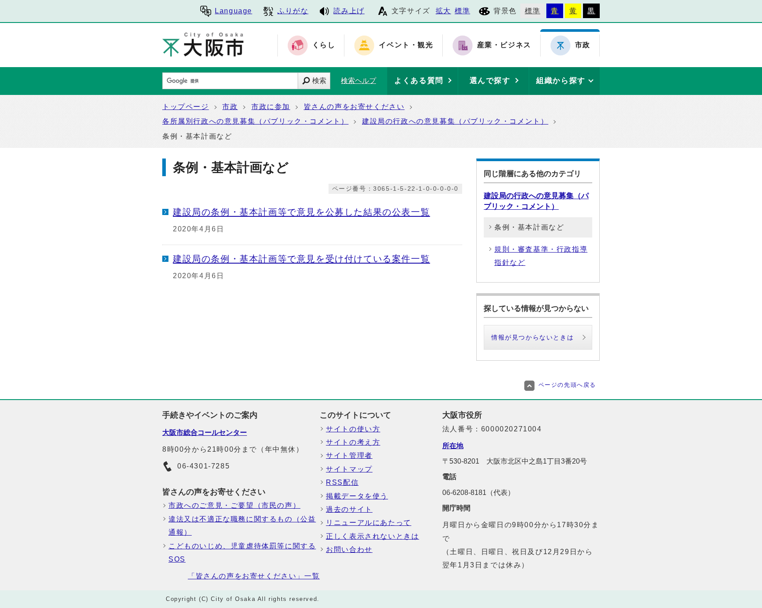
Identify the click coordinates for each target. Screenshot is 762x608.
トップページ (185, 106)
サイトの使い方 (353, 429)
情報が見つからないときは (532, 337)
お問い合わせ (349, 549)
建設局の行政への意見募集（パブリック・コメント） (455, 121)
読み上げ (348, 11)
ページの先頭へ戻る (567, 384)
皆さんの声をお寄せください (354, 106)
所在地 (452, 445)
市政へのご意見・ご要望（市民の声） (234, 505)
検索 (319, 80)
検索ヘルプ (358, 80)
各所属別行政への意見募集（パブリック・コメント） (255, 121)
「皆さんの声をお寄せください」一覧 (254, 576)
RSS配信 (342, 482)
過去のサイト (349, 509)
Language (233, 11)
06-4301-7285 (203, 466)
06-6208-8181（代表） (478, 492)
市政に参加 (270, 106)
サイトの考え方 (353, 442)
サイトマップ (349, 469)
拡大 (443, 11)
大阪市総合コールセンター (204, 432)
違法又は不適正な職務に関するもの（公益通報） (242, 525)
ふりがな (292, 11)
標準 (462, 11)
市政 (230, 106)
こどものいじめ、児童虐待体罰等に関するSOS (242, 552)
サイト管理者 (349, 455)
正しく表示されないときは (372, 536)
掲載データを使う (357, 496)
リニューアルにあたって (368, 522)
